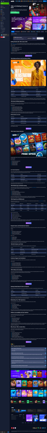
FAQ (28, 369)
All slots (42, 388)
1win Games (28, 368)
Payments (38, 368)
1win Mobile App (35, 368)
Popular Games (41, 368)
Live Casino (31, 368)
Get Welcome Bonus (40, 38)
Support (14, 369)
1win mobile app (34, 187)
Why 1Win (27, 369)
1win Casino (12, 368)
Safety (16, 369)
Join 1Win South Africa (28, 55)
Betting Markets (25, 368)
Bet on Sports (28, 128)
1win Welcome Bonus (16, 368)
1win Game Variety (19, 369)
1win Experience (23, 369)
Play (34, 376)
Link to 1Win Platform (14, 12)
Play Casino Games (28, 167)
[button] (29, 28)
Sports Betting (21, 368)
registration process (14, 43)
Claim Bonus (16, 28)
